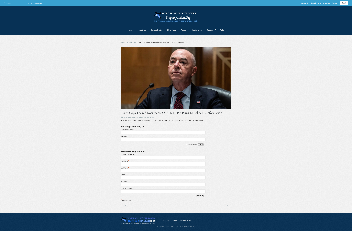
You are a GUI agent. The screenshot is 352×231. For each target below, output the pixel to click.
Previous (125, 206)
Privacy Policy (185, 221)
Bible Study (171, 30)
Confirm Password (127, 188)
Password (124, 136)
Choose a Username (128, 154)
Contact (174, 221)
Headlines (142, 30)
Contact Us (305, 3)
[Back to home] (176, 17)
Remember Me (192, 144)
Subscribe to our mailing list (320, 3)
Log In (344, 3)
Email (123, 175)
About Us (165, 221)
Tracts (183, 30)
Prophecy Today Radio (215, 30)
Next (228, 206)
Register (335, 3)
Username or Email (127, 129)
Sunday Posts (156, 30)
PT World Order (149, 117)
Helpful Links (197, 30)
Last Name (125, 168)
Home (130, 30)
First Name (125, 161)
